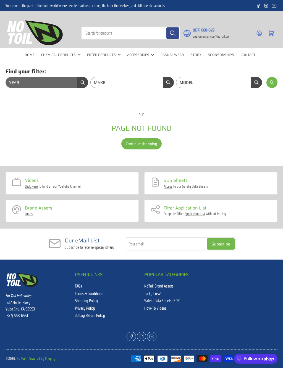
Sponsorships (221, 54)
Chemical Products (58, 54)
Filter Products (101, 54)
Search (271, 82)
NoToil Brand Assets (159, 286)
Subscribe (220, 244)
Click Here (31, 186)
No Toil (21, 358)
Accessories (138, 54)
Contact (248, 54)
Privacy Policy (85, 308)
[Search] (173, 33)
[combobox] (130, 33)
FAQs (78, 286)
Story (195, 54)
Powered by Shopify (41, 358)
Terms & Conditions (89, 293)
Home (30, 54)
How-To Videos (155, 308)
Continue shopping (141, 144)
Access (168, 186)
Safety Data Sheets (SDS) (162, 300)
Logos (29, 214)
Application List (195, 214)
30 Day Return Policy (90, 315)
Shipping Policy (86, 300)
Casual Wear (172, 54)
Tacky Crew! (152, 293)
